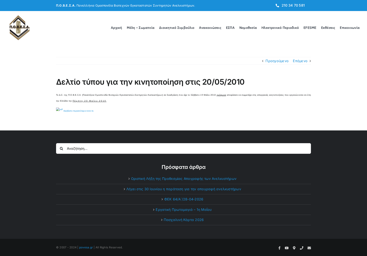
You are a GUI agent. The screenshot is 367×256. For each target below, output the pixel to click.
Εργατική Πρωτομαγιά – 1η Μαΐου (184, 209)
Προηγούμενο (277, 61)
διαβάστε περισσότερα (78, 111)
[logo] (19, 16)
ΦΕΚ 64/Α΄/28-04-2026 (183, 199)
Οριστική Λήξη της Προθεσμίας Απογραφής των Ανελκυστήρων (183, 178)
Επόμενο (300, 61)
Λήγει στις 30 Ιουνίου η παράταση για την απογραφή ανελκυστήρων (183, 189)
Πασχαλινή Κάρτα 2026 (184, 220)
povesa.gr (86, 247)
